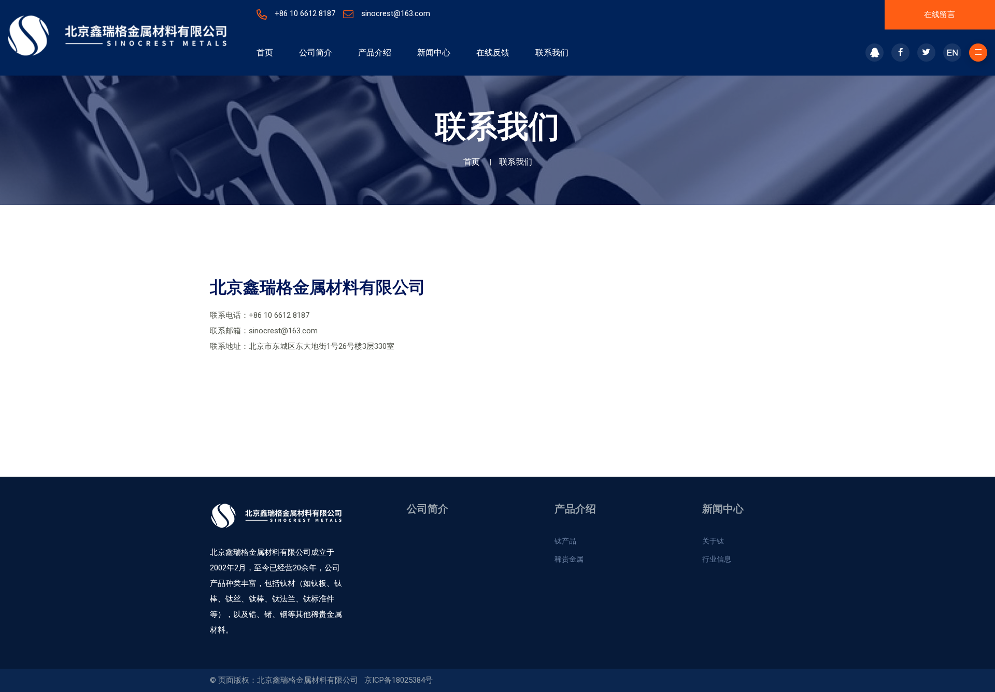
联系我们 (551, 52)
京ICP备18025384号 (398, 680)
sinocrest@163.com (395, 13)
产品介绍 (374, 52)
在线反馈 (492, 52)
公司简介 (315, 52)
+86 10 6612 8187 (305, 13)
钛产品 (565, 541)
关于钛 (713, 541)
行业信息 (716, 559)
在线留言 (939, 14)
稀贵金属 (569, 559)
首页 (265, 52)
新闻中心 (433, 52)
